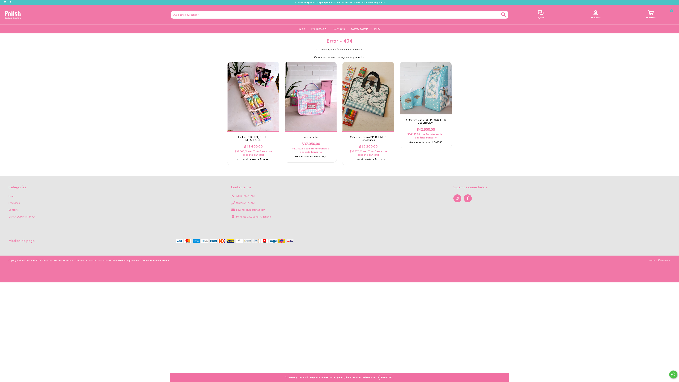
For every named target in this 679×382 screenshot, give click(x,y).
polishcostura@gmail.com (250, 210)
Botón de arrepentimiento (156, 260)
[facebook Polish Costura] (10, 2)
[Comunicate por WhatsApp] (673, 374)
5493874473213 (245, 196)
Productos (318, 29)
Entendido (386, 377)
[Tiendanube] (659, 260)
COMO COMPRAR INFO (365, 29)
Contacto (339, 29)
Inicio (302, 29)
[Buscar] (503, 15)
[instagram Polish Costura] (5, 2)
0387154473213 (245, 203)
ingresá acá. (133, 260)
